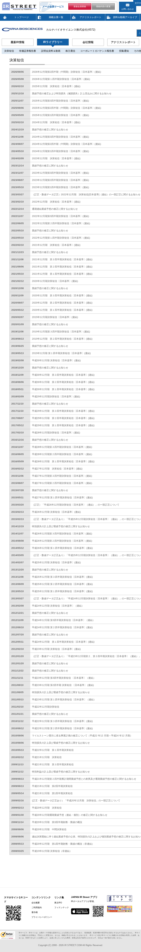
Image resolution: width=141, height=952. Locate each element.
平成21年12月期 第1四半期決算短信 (52, 793)
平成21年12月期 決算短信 (47, 757)
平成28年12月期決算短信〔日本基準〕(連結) (56, 432)
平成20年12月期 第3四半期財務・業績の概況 (57, 822)
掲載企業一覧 (56, 17)
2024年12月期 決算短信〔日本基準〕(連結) (56, 122)
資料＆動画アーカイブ (125, 17)
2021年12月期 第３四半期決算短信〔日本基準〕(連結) (62, 259)
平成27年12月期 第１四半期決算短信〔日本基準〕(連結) (62, 497)
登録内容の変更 (103, 6)
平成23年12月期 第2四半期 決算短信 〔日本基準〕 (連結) (63, 685)
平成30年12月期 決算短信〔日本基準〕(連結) (56, 360)
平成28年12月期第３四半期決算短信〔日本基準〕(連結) (62, 447)
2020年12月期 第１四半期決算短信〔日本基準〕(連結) (62, 310)
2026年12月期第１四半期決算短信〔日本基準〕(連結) (61, 79)
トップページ (21, 17)
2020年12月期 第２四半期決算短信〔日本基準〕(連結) (62, 302)
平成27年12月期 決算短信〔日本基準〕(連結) (57, 468)
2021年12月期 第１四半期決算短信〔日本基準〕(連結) (62, 273)
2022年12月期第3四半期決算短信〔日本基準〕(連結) (60, 216)
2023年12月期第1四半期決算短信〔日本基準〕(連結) (60, 187)
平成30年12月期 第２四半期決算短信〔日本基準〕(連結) (63, 382)
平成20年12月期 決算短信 (47, 807)
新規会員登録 (80, 6)
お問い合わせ (127, 9)
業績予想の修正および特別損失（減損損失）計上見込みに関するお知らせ (71, 93)
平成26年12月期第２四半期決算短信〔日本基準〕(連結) (62, 540)
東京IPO (58, 902)
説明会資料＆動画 (50, 50)
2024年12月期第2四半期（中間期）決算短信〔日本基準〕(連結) (66, 144)
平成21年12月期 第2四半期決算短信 (52, 786)
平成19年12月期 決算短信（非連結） (52, 851)
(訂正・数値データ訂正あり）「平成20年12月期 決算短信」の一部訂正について (76, 800)
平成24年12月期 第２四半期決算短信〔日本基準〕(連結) (62, 627)
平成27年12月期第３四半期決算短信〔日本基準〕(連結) (62, 475)
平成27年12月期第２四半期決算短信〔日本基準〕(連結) (62, 483)
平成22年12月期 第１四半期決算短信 (53, 750)
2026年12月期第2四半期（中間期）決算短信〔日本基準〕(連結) (66, 71)
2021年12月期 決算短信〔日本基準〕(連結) (56, 245)
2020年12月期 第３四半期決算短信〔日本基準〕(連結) (62, 295)
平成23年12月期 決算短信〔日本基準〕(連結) (56, 649)
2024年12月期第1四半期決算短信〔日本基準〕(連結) (60, 151)
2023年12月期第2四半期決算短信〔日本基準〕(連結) (60, 180)
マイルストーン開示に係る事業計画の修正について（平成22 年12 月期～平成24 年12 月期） (82, 735)
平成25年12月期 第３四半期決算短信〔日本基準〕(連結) (62, 576)
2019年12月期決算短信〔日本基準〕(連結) (55, 317)
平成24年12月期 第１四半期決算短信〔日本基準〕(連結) (63, 641)
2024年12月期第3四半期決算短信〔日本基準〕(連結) (60, 136)
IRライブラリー (52, 42)
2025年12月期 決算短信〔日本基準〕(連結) (56, 86)
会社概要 (35, 902)
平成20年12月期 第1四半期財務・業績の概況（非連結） (63, 843)
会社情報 (88, 42)
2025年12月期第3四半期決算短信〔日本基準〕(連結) (60, 100)
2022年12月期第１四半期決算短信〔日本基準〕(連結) (61, 237)
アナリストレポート (90, 17)
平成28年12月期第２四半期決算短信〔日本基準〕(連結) (62, 454)
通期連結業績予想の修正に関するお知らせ (55, 209)
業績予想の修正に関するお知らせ (50, 129)
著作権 (34, 912)
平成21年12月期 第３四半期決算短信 (53, 764)
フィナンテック (61, 907)
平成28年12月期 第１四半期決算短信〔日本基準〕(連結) (63, 461)
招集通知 (124, 50)
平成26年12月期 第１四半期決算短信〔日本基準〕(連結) (62, 548)
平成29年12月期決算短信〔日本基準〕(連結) (56, 396)
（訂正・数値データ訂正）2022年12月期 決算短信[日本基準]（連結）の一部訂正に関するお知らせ (86, 194)
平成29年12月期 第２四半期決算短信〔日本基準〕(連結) (63, 418)
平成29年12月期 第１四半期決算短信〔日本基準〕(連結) (63, 425)
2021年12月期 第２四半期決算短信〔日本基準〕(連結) (62, 266)
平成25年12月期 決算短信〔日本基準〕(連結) (56, 562)
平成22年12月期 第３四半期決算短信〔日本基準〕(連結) (62, 721)
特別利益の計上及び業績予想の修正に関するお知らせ (61, 771)
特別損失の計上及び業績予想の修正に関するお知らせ (61, 526)
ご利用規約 (36, 907)
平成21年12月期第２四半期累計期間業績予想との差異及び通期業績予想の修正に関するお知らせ (84, 778)
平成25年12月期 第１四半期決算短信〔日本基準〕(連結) (62, 591)
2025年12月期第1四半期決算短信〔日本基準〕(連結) (60, 115)
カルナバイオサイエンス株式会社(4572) (70, 29)
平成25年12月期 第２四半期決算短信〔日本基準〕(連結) (62, 584)
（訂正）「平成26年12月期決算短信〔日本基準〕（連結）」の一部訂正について (75, 504)
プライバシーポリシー (41, 917)
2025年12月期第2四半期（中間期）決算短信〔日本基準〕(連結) (66, 108)
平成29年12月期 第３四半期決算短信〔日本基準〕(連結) (63, 411)
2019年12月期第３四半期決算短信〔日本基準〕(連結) (61, 331)
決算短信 (9, 50)
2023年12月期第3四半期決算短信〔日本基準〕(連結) (60, 172)
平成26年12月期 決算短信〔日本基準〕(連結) (56, 512)
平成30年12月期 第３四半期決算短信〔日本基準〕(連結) (63, 374)
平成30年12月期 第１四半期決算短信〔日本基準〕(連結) (63, 389)
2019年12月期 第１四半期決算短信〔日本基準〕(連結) (61, 353)
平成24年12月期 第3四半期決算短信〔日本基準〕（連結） (63, 620)
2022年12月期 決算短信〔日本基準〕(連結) (56, 201)
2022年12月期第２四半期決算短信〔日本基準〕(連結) (61, 223)
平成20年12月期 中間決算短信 (49, 829)
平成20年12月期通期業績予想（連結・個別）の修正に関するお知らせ (69, 815)
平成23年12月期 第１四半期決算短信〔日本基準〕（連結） (64, 699)
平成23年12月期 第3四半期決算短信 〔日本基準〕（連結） (64, 677)
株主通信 (70, 50)
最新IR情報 (17, 42)
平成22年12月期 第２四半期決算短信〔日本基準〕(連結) (62, 728)
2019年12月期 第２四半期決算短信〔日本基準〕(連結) (62, 338)
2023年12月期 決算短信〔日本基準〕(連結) (56, 158)
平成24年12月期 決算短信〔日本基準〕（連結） (58, 605)
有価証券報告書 (27, 50)
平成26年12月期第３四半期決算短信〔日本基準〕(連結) (62, 533)
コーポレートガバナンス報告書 (97, 50)
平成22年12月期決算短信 (45, 706)
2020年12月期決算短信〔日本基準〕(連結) (55, 281)
